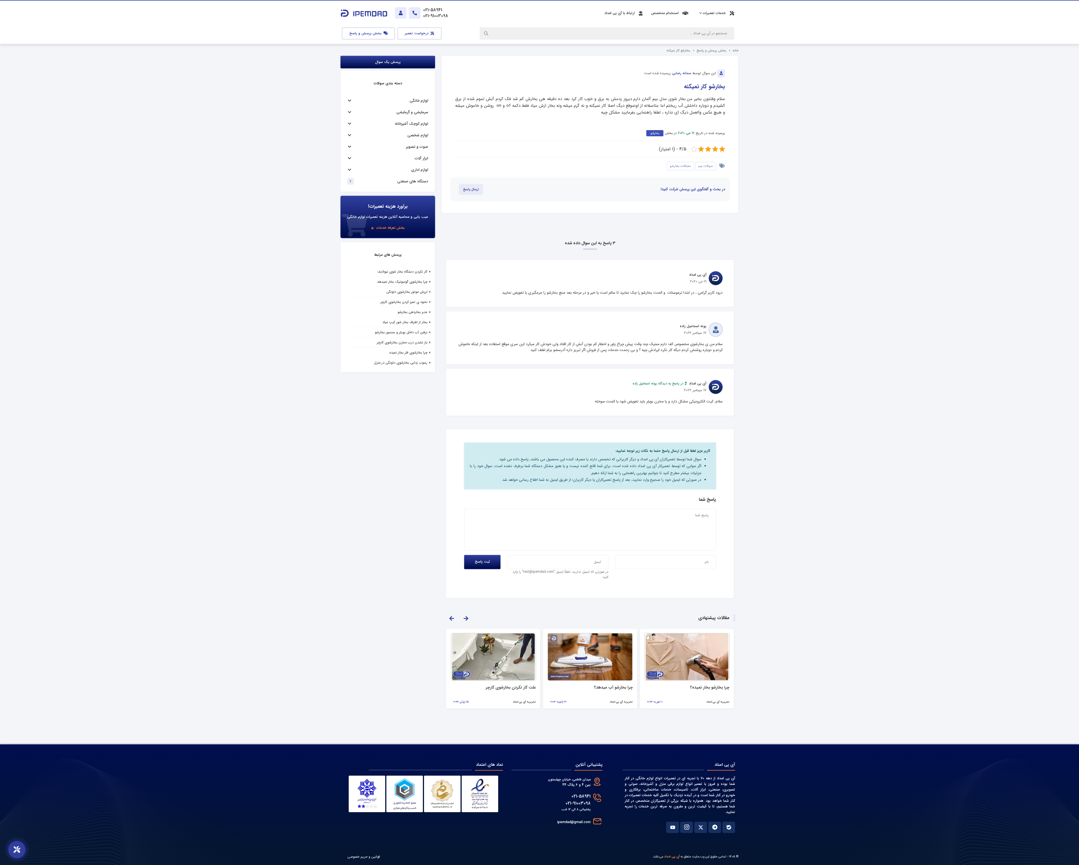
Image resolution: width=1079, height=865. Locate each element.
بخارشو (654, 133)
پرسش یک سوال (388, 62)
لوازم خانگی (419, 101)
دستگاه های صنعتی (412, 181)
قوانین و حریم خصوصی (363, 856)
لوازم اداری (419, 170)
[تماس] (414, 13)
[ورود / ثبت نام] (400, 13)
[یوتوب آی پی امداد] (672, 827)
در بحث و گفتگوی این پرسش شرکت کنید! (693, 189)
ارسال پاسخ (471, 189)
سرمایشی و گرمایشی (412, 112)
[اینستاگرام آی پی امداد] (686, 827)
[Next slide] (465, 618)
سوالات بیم (705, 166)
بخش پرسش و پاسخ (366, 33)
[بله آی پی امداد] (728, 827)
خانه (735, 50)
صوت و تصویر (417, 147)
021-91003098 (578, 803)
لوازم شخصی (417, 135)
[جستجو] (486, 33)
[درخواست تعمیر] (16, 849)
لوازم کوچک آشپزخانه (411, 124)
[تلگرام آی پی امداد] (714, 827)
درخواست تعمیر (417, 33)
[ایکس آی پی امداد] (700, 827)
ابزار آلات (421, 158)
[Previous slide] (451, 618)
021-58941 (581, 796)
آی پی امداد (672, 856)
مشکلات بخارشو (680, 166)
